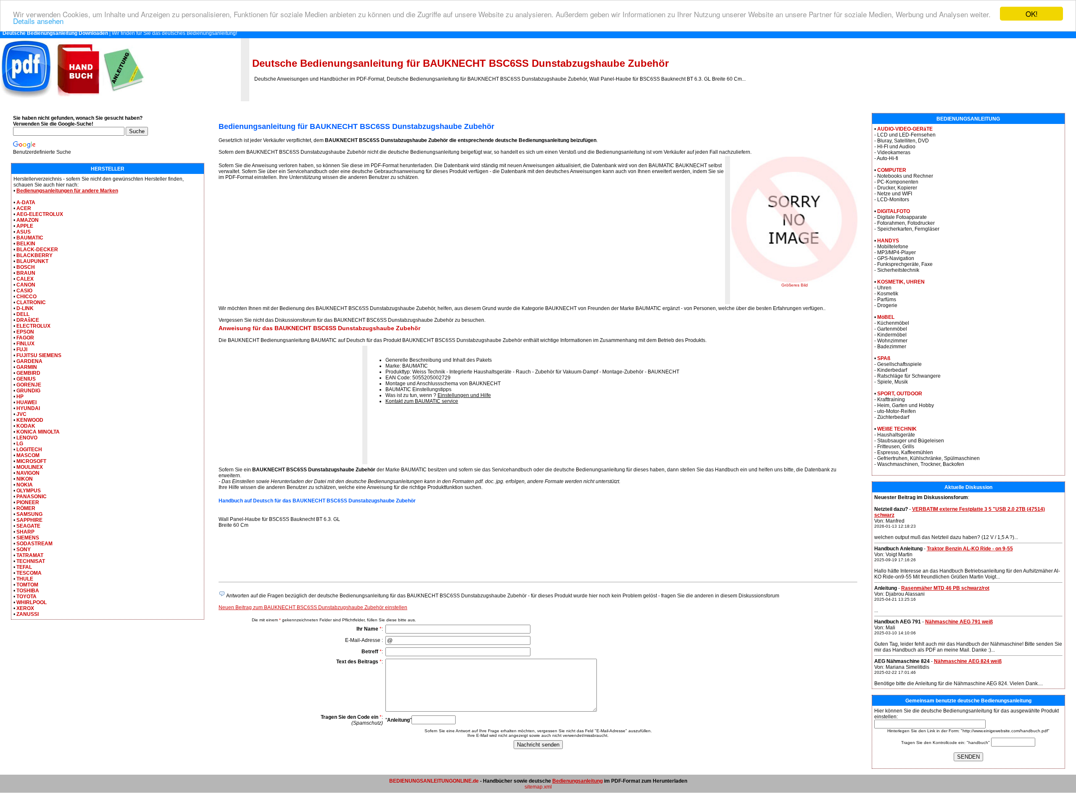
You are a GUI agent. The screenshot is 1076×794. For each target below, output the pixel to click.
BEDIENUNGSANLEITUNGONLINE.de (434, 781)
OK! (1032, 13)
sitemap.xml (538, 787)
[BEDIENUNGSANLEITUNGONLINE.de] (72, 100)
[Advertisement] (289, 245)
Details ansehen (38, 21)
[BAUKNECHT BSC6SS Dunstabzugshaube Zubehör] (794, 281)
